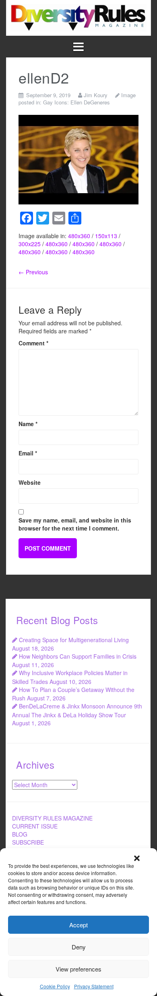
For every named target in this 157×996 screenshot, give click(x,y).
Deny (79, 947)
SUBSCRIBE (28, 842)
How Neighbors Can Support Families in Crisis (77, 656)
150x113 (106, 236)
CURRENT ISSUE (35, 826)
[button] (137, 858)
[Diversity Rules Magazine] (78, 17)
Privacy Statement (94, 986)
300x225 (30, 244)
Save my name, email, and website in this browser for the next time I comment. (75, 524)
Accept (78, 924)
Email (28, 453)
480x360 (79, 236)
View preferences (78, 969)
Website (30, 482)
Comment (33, 343)
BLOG (19, 834)
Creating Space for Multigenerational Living (74, 640)
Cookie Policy (55, 986)
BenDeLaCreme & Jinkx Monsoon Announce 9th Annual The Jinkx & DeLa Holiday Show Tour (77, 710)
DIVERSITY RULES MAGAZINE (52, 818)
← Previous (33, 272)
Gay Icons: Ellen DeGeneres (76, 102)
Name (28, 424)
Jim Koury (95, 95)
